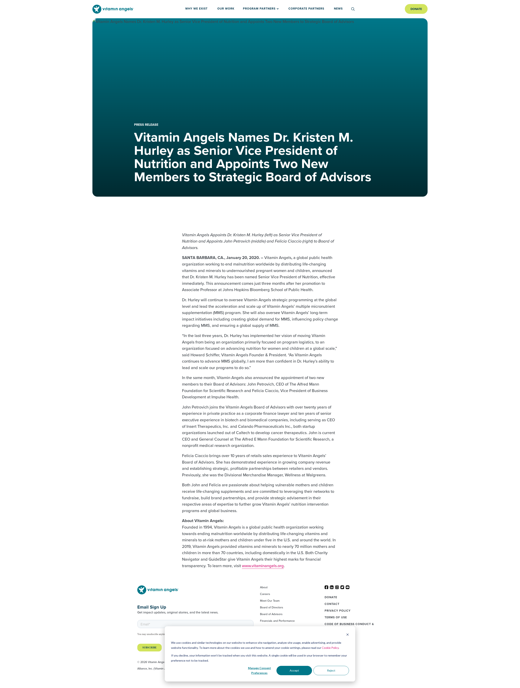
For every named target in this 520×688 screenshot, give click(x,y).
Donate (416, 9)
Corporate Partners (306, 9)
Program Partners (259, 9)
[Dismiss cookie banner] (347, 635)
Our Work (225, 9)
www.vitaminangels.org (263, 566)
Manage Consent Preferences (259, 670)
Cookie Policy (330, 647)
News (338, 9)
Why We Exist (196, 9)
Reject (331, 670)
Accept (294, 670)
